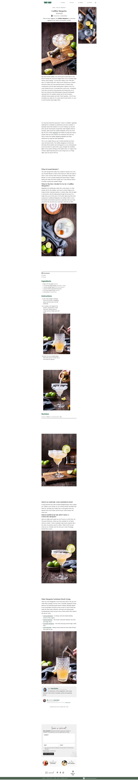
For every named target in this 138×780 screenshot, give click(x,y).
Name (45, 745)
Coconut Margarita (48, 615)
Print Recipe (46, 273)
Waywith (95, 778)
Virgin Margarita (47, 627)
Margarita (55, 132)
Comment (46, 734)
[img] (57, 773)
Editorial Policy (67, 702)
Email (61, 745)
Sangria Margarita (47, 619)
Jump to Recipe (63, 15)
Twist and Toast (48, 2)
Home (53, 7)
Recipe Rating (46, 750)
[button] (56, 13)
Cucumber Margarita (48, 623)
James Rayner (56, 700)
